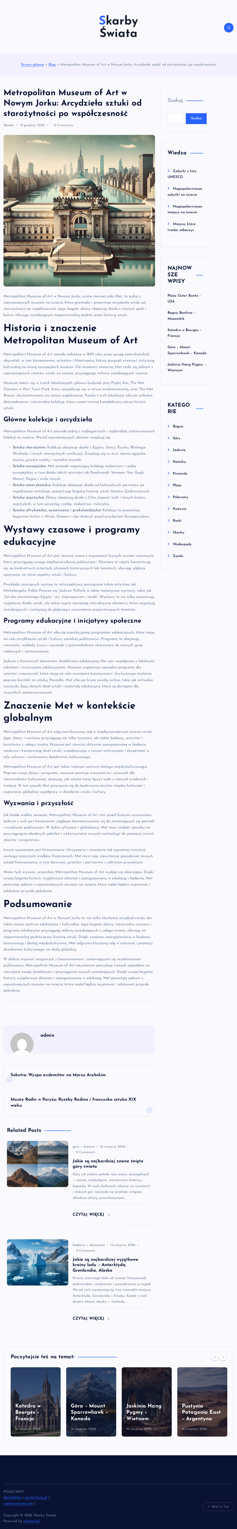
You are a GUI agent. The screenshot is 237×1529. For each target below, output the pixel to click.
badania (79, 1245)
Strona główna (32, 65)
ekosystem (97, 1245)
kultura (89, 1146)
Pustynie (180, 509)
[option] (36, 1402)
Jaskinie (179, 450)
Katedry (179, 462)
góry (76, 1146)
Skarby (8, 125)
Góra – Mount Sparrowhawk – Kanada (34, 1413)
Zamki (178, 556)
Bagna (178, 426)
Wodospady (182, 544)
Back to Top (220, 1506)
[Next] (222, 1357)
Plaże (177, 485)
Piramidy (180, 473)
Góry (177, 438)
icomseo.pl (31, 1521)
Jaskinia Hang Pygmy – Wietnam (88, 1413)
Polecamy (180, 497)
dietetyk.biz (12, 1497)
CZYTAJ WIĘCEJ (89, 1215)
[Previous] (214, 1357)
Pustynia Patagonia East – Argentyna (145, 1413)
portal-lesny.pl (36, 1497)
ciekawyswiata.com (18, 1503)
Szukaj (175, 100)
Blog (52, 65)
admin (47, 1035)
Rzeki (177, 521)
